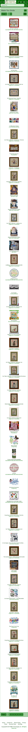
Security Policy (12, 724)
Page (3, 14)
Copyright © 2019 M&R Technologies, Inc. (11, 726)
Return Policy (17, 722)
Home (3, 722)
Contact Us (9, 722)
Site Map (20, 724)
